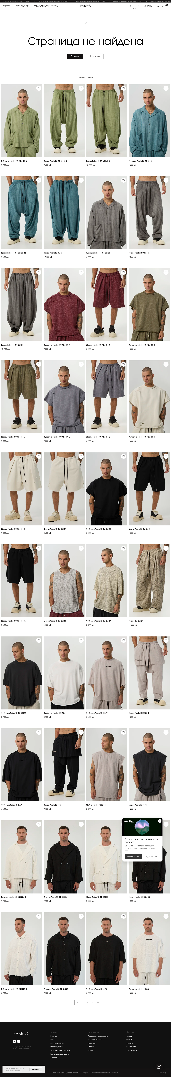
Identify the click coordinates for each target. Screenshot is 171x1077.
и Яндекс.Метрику (14, 1070)
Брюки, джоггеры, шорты (59, 1054)
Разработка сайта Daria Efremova (105, 1072)
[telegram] (14, 1041)
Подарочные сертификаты (98, 1036)
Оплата (91, 1047)
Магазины (129, 1043)
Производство (131, 1047)
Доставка (91, 1043)
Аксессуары (55, 1057)
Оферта (85, 1072)
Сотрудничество (132, 1050)
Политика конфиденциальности (65, 1072)
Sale (51, 1039)
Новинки (53, 1036)
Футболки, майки (56, 1047)
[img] (85, 5)
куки (22, 1068)
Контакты (129, 1036)
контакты (147, 6)
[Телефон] (18, 1041)
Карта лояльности (94, 1039)
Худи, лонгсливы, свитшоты (60, 1050)
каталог (7, 6)
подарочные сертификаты (45, 6)
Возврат (91, 1050)
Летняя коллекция (56, 1043)
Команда (129, 1039)
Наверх (161, 1073)
